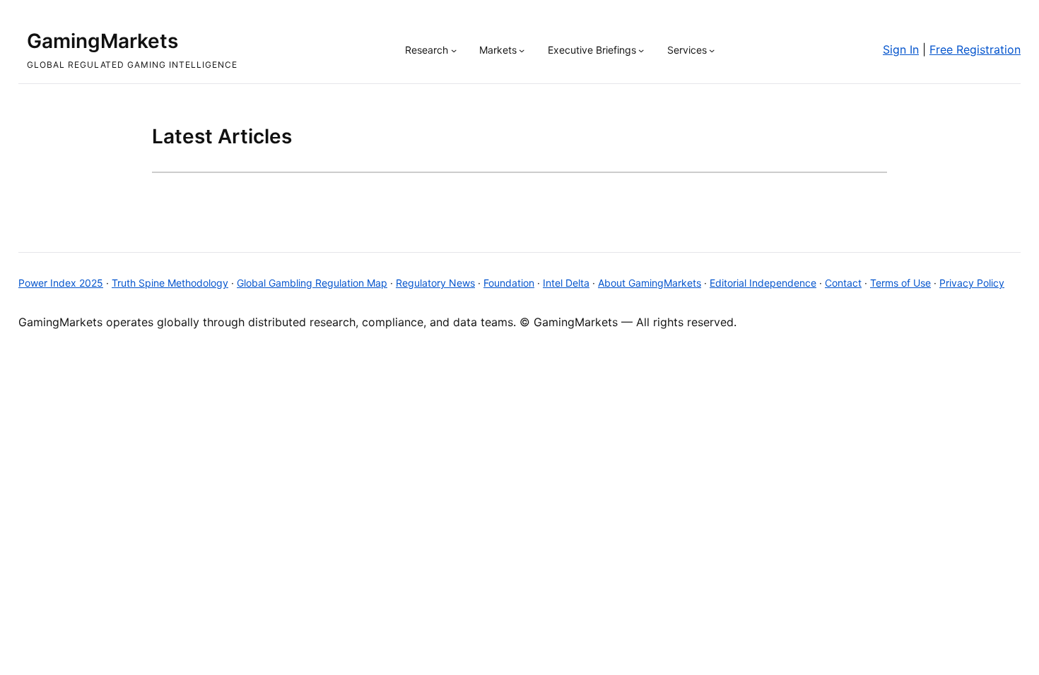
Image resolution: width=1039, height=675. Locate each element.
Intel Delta (566, 283)
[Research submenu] (454, 50)
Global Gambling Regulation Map (312, 283)
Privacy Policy (971, 283)
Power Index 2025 (60, 283)
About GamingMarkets (649, 283)
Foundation (508, 283)
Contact (843, 283)
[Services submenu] (712, 50)
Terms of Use (900, 283)
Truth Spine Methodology (170, 283)
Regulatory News (435, 283)
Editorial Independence (763, 283)
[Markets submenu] (521, 50)
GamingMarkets (102, 41)
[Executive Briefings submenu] (641, 50)
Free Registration (975, 49)
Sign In (901, 49)
